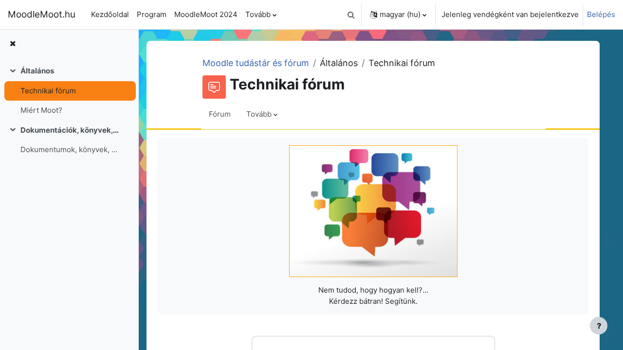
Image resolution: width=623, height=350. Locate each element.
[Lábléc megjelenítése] (598, 325)
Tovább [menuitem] (258, 14)
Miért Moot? (41, 110)
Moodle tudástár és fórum (255, 63)
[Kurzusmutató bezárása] (12, 44)
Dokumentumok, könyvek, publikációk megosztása (69, 149)
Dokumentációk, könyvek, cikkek (69, 130)
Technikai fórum (48, 90)
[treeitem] (69, 91)
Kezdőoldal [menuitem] (110, 14)
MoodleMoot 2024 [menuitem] (206, 14)
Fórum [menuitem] (220, 114)
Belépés (601, 14)
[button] (351, 14)
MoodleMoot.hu (41, 14)
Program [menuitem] (151, 14)
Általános (37, 70)
